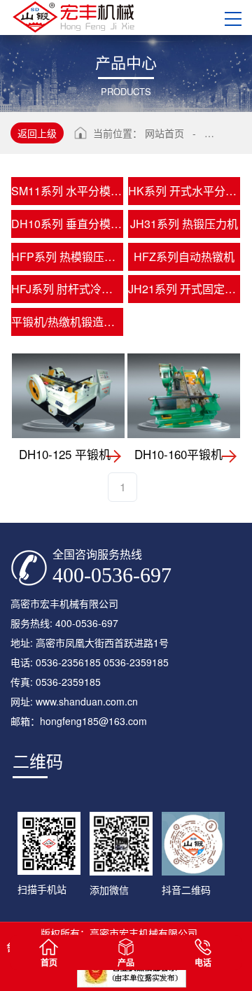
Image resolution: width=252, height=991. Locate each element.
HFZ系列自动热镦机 (184, 256)
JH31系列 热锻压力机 (184, 224)
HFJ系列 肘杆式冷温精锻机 (67, 289)
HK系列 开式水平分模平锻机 (184, 191)
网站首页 (164, 133)
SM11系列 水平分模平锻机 (67, 191)
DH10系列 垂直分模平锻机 (67, 224)
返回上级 (37, 133)
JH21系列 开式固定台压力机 (184, 289)
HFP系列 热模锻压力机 (67, 256)
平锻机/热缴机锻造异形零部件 (67, 322)
